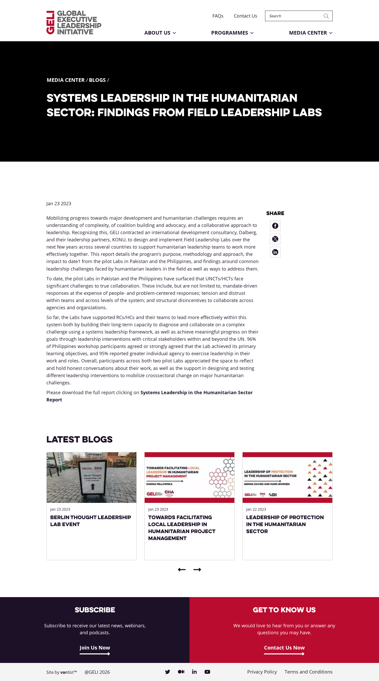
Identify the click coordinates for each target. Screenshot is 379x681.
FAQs (218, 16)
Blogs (97, 79)
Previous (182, 569)
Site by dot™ (61, 672)
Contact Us (245, 16)
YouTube (207, 672)
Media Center (66, 79)
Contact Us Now (284, 647)
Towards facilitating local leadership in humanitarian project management (181, 528)
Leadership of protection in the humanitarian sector (285, 524)
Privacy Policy (262, 672)
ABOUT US (157, 32)
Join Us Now (95, 647)
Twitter (167, 672)
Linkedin (194, 672)
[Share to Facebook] (275, 225)
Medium (181, 672)
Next (197, 569)
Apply (327, 16)
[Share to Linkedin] (275, 252)
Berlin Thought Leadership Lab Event (90, 521)
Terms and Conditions (309, 672)
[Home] (73, 22)
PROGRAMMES (229, 32)
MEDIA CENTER (308, 32)
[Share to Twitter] (275, 239)
